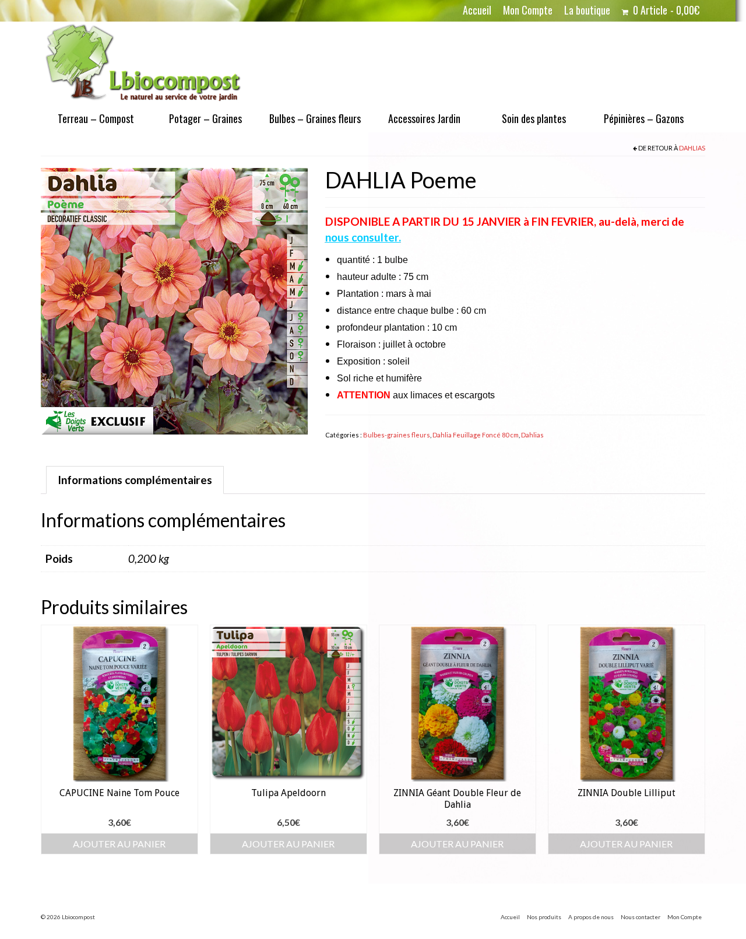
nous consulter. (363, 237)
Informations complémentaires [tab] (135, 479)
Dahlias (692, 148)
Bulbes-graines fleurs (396, 435)
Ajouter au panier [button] (119, 843)
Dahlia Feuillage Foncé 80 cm (475, 435)
